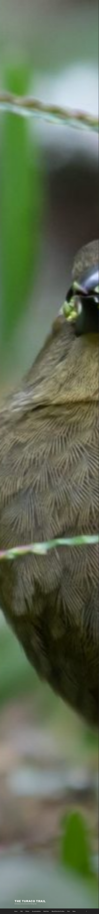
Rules (74, 911)
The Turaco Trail (30, 901)
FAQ (21, 911)
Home (15, 911)
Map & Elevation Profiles (58, 911)
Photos (27, 911)
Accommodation (36, 911)
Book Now (46, 911)
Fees (68, 911)
